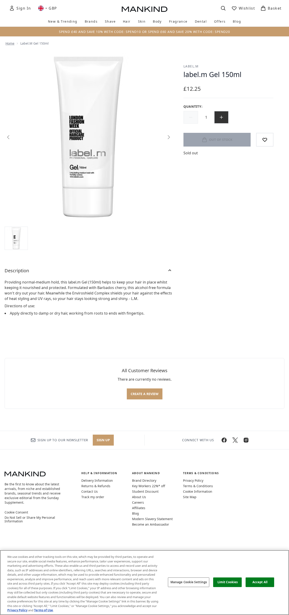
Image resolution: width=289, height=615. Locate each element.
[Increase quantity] (221, 117)
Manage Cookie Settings (188, 582)
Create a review (145, 394)
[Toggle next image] (168, 137)
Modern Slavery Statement (152, 519)
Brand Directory (144, 480)
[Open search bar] (223, 8)
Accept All (260, 582)
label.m (191, 66)
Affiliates (138, 508)
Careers (138, 502)
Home (9, 43)
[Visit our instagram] (246, 440)
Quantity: (192, 106)
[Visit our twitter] (235, 440)
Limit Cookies (227, 582)
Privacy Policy (193, 480)
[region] (144, 582)
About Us (139, 497)
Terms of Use (43, 610)
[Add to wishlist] (264, 140)
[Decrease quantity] (190, 117)
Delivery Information (97, 480)
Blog (135, 513)
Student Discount (145, 491)
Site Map (189, 497)
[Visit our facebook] (224, 440)
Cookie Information (197, 491)
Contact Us (89, 491)
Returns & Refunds (95, 486)
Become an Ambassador (150, 524)
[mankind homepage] (144, 9)
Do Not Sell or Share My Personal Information (30, 519)
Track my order (92, 497)
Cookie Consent (16, 512)
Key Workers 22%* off (148, 486)
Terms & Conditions (198, 486)
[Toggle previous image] (8, 137)
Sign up (103, 440)
